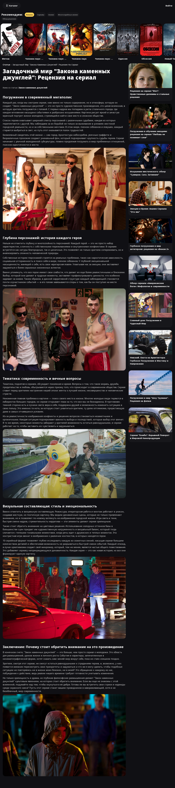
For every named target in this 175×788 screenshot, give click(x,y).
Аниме (51, 15)
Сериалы (40, 15)
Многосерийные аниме (68, 15)
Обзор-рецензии (9, 19)
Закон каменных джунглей (32, 87)
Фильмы (29, 15)
